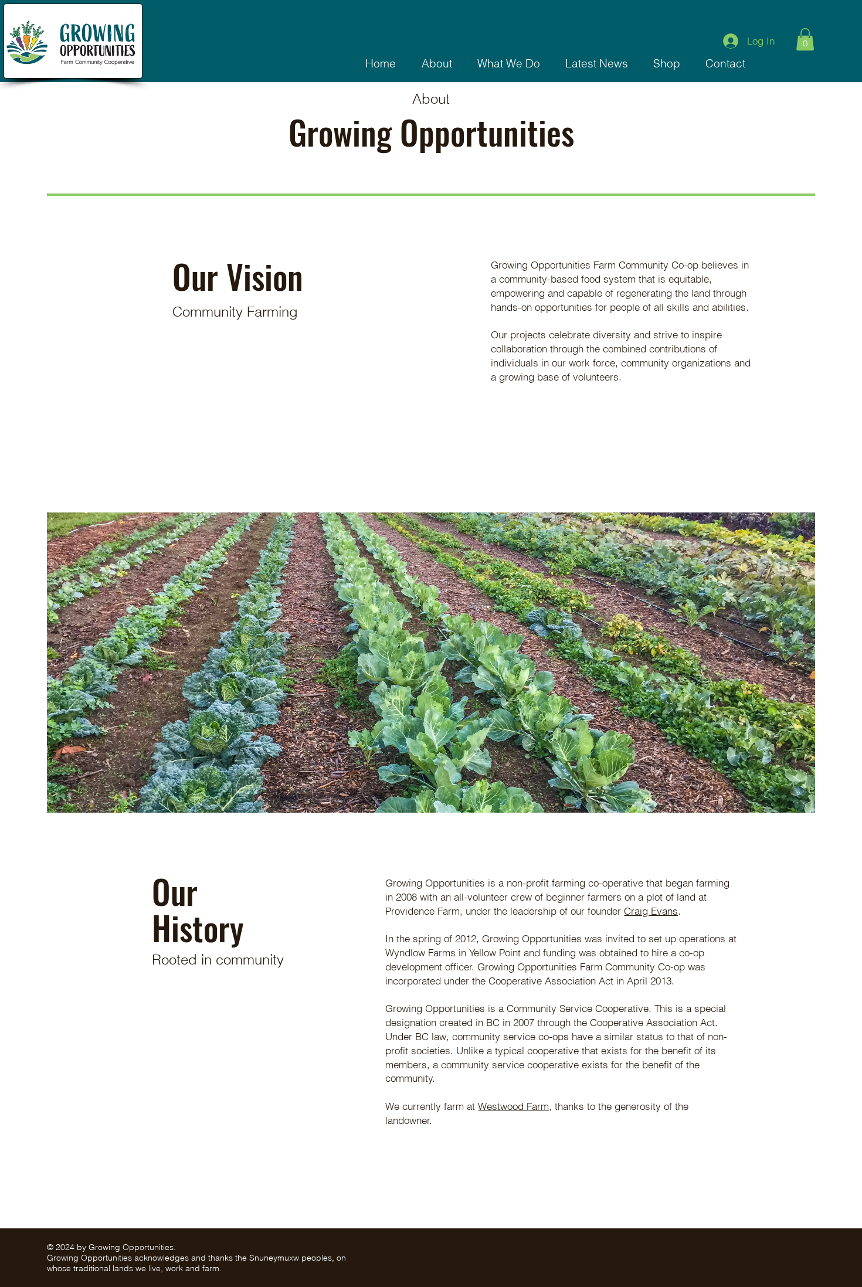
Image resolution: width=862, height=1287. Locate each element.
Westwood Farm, (515, 1106)
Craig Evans (651, 911)
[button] (436, 63)
